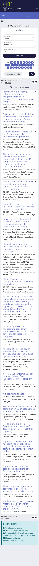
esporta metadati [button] (22, 87)
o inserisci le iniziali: (13, 74)
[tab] (5, 87)
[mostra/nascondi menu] (37, 9)
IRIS (2, 21)
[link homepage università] (13, 8)
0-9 (12, 62)
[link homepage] (7, 3)
